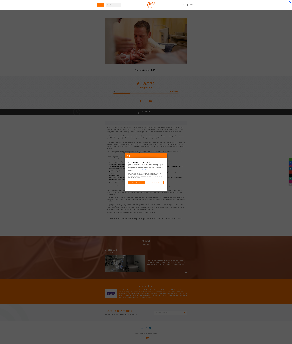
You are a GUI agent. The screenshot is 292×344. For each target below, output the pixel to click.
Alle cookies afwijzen (146, 186)
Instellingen (155, 182)
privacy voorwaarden (147, 169)
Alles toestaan (137, 182)
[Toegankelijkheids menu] (290, 2)
